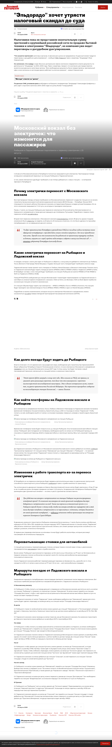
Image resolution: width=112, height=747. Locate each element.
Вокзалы (90, 713)
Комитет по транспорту (40, 715)
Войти (103, 7)
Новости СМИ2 (19, 116)
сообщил (94, 449)
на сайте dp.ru (33, 214)
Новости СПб (62, 715)
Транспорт (38, 713)
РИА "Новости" (60, 58)
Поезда (56, 713)
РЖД (61, 713)
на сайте (28, 294)
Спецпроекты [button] (53, 7)
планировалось (62, 219)
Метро (29, 715)
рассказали (32, 549)
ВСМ (66, 713)
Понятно (105, 743)
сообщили (52, 483)
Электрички (29, 713)
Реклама (78, 7)
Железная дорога (47, 713)
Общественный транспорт (77, 713)
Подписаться (56, 2)
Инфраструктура (19, 715)
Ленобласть (53, 715)
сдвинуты (30, 221)
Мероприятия (68, 7)
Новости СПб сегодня (75, 715)
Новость (20, 713)
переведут (18, 369)
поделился (54, 512)
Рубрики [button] (39, 7)
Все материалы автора (38, 34)
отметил (26, 241)
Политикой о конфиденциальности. (48, 744)
